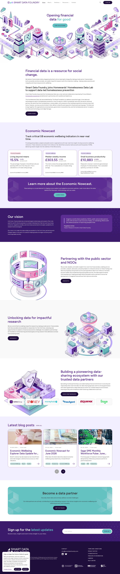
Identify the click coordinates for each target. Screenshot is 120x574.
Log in (107, 2)
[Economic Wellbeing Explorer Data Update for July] (25, 448)
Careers (90, 558)
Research (13, 338)
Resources (65, 2)
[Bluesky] (66, 554)
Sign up (106, 531)
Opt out (17, 569)
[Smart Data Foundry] (23, 2)
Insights (66, 281)
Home (43, 2)
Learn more (32, 113)
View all (39, 425)
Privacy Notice (92, 551)
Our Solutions (60, 25)
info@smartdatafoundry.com (70, 551)
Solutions (56, 2)
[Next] (63, 471)
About (49, 2)
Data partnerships (69, 394)
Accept (25, 569)
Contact (74, 2)
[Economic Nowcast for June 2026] (60, 448)
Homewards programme (32, 96)
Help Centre (91, 560)
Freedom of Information (95, 556)
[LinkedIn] (63, 554)
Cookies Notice (93, 553)
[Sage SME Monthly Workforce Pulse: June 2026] (95, 448)
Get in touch (60, 508)
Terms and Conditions (95, 548)
